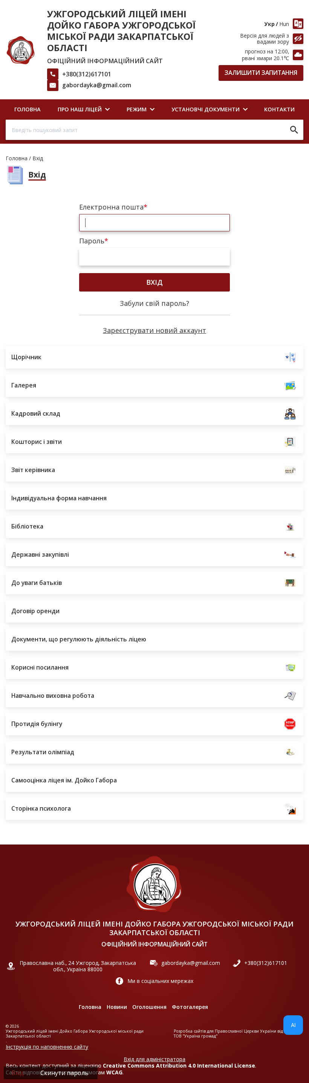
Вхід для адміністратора (154, 1059)
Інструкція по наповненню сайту (47, 1046)
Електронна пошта (111, 207)
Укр (270, 23)
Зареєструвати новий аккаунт (154, 330)
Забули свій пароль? (154, 303)
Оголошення (149, 1007)
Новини (117, 1007)
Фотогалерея (190, 1007)
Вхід (154, 282)
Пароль (91, 241)
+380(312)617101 (86, 74)
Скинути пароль (64, 1073)
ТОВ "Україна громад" (195, 1036)
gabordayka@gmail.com (96, 85)
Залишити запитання (261, 72)
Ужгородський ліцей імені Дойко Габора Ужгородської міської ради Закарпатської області (121, 31)
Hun (284, 23)
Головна (17, 158)
